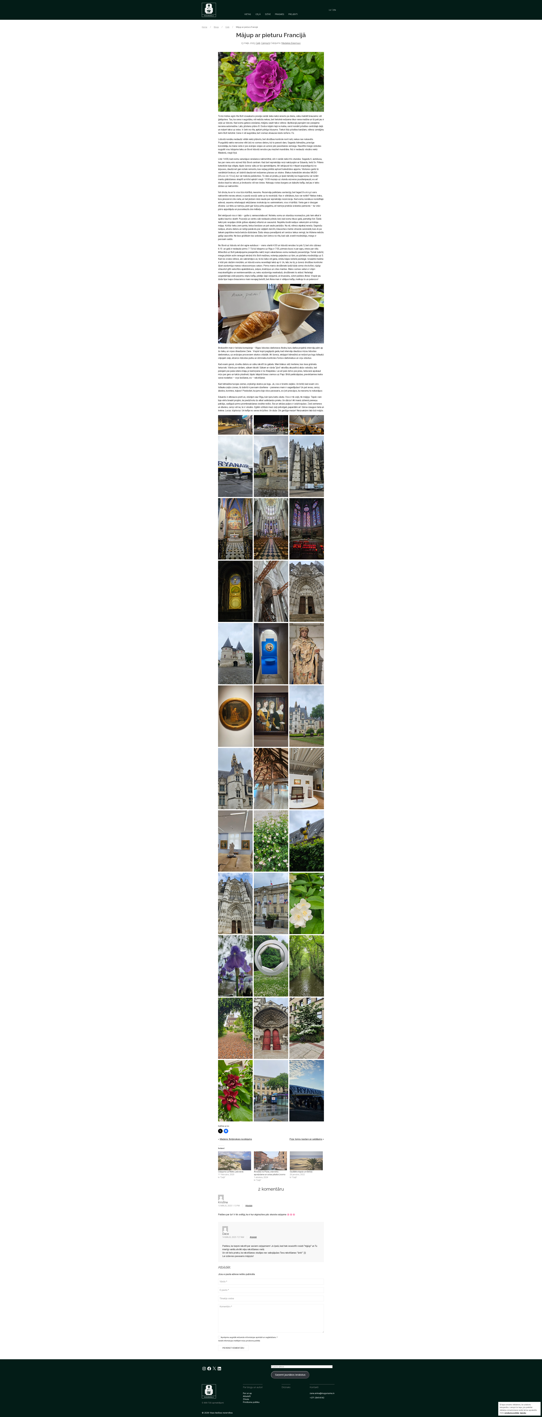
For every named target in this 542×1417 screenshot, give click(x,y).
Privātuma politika (251, 1402)
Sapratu (523, 1413)
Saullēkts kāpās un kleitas (301, 1172)
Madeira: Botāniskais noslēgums (236, 1139)
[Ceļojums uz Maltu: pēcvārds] (234, 1160)
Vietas (247, 14)
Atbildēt (248, 1206)
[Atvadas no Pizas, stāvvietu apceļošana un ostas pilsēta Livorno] (270, 1160)
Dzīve (268, 14)
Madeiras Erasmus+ (291, 43)
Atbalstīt (247, 1396)
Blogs (216, 27)
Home (204, 27)
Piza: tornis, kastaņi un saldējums (305, 1139)
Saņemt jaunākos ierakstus (290, 1374)
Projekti (293, 14)
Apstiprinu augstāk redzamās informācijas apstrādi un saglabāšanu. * (248, 1337)
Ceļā (258, 14)
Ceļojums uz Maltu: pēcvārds (230, 1172)
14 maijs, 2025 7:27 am (233, 1237)
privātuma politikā (512, 1413)
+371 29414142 (317, 1397)
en (334, 10)
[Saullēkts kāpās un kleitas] (306, 1160)
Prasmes (279, 14)
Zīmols (246, 1399)
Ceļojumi (265, 43)
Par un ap (247, 1393)
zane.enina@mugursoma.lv (322, 1393)
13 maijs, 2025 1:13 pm (229, 1206)
